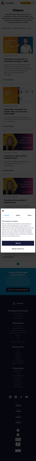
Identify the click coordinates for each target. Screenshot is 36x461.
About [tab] (29, 215)
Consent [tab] (6, 215)
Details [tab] (18, 215)
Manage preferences (18, 248)
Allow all (18, 243)
